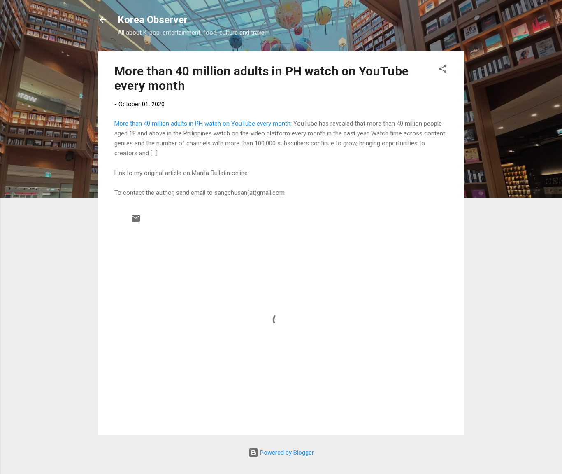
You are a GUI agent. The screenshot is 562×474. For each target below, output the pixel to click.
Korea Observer (153, 20)
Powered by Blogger (286, 452)
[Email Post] (136, 221)
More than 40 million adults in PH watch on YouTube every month (202, 123)
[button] (443, 70)
